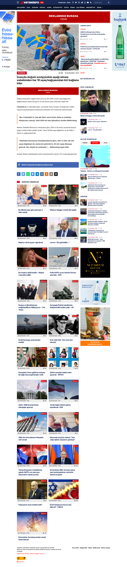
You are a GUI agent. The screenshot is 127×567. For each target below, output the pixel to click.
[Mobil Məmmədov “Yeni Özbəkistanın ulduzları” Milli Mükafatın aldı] (83, 240)
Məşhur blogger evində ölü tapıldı (63, 210)
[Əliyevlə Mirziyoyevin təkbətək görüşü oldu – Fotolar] (83, 177)
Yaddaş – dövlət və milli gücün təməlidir (94, 171)
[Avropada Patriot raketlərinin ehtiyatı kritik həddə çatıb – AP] (63, 291)
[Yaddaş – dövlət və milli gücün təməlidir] (95, 156)
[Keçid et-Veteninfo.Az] (32, 2)
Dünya (66, 7)
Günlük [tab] (85, 143)
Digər (99, 7)
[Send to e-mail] (51, 174)
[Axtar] (108, 2)
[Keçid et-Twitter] (75, 2)
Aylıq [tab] (105, 143)
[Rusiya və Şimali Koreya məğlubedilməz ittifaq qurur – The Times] (32, 291)
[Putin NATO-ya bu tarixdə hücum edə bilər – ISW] (63, 258)
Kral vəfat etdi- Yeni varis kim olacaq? (61, 341)
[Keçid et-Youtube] (87, 2)
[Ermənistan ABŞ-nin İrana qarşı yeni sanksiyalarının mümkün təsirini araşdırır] (63, 456)
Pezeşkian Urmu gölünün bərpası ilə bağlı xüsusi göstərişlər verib (31, 373)
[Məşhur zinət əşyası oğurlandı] (32, 228)
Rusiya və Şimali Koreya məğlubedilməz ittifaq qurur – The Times (31, 307)
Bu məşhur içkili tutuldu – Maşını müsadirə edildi (31, 274)
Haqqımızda (83, 548)
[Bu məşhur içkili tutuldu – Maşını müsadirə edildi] (32, 258)
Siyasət (42, 7)
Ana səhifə (21, 7)
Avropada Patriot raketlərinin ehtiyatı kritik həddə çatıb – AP (62, 306)
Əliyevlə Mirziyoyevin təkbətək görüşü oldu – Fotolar (97, 177)
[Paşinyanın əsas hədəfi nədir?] (32, 490)
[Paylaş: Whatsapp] (28, 174)
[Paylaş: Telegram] (37, 174)
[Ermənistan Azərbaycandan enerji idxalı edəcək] (32, 523)
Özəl (28, 7)
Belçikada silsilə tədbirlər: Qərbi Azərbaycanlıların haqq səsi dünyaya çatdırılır (97, 223)
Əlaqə (90, 548)
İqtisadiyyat (57, 7)
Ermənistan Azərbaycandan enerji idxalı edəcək (32, 538)
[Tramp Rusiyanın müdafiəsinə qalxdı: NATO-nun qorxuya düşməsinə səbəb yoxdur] (32, 456)
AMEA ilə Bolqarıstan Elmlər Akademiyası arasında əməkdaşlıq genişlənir (92, 34)
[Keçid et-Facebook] (72, 2)
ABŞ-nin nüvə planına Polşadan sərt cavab (30, 438)
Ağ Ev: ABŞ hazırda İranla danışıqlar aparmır (28, 406)
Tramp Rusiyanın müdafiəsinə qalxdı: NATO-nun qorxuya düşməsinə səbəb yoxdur (30, 472)
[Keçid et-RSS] (90, 2)
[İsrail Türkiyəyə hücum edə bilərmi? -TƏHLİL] (63, 490)
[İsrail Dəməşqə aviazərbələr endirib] (32, 326)
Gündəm (35, 7)
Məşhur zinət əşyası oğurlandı (30, 242)
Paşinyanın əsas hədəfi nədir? (30, 505)
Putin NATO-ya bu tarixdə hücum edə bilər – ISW (63, 274)
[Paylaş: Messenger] (33, 174)
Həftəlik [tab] (95, 143)
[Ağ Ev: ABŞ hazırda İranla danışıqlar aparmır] (32, 391)
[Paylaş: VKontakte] (42, 174)
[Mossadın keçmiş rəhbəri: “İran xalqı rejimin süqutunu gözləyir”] (63, 423)
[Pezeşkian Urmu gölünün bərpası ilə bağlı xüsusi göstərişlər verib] (32, 358)
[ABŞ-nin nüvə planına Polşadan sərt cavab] (32, 423)
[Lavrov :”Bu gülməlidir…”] (63, 228)
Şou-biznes (80, 7)
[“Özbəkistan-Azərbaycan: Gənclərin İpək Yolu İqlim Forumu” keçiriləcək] (83, 231)
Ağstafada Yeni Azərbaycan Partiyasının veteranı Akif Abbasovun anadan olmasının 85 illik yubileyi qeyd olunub (98, 187)
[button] (56, 174)
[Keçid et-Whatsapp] (84, 2)
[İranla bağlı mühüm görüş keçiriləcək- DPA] (63, 391)
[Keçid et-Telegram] (81, 2)
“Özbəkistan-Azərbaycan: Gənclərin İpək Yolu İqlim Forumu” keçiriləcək (98, 232)
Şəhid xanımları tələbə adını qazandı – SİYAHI (61, 373)
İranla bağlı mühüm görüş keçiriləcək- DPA (60, 406)
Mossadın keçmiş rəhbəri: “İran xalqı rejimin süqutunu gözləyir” (62, 438)
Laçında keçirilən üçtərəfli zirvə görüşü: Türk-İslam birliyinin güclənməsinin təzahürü (97, 203)
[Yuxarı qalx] (121, 561)
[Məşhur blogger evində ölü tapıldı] (63, 196)
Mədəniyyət (90, 7)
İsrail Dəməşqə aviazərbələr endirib (29, 341)
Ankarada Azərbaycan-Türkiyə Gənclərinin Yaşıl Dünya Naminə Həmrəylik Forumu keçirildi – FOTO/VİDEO (98, 213)
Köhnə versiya (105, 548)
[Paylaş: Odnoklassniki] (46, 174)
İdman (72, 7)
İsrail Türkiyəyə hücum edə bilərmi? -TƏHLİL (60, 506)
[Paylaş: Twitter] (23, 174)
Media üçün (96, 548)
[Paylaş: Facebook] (19, 174)
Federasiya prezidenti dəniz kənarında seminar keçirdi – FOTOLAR (93, 48)
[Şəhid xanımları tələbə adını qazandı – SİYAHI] (63, 358)
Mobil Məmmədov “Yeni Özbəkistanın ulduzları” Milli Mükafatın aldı (96, 240)
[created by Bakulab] (63, 561)
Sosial (49, 7)
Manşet (76, 281)
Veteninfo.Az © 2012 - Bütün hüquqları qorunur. (31, 553)
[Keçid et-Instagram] (78, 2)
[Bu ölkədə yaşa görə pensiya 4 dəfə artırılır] (32, 196)
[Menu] (19, 2)
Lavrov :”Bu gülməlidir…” (60, 242)
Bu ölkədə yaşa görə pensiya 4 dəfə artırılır (30, 211)
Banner (76, 186)
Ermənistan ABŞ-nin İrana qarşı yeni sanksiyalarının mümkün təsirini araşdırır (62, 472)
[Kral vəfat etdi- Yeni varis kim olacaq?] (63, 326)
